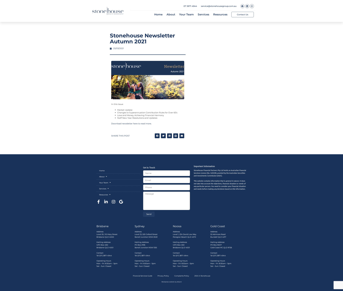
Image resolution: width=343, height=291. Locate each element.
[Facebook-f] (98, 202)
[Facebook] (243, 6)
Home (158, 14)
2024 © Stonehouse (202, 276)
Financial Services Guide (142, 276)
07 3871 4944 (190, 6)
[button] (157, 135)
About (171, 14)
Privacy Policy (163, 276)
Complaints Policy (181, 276)
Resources (220, 14)
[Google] (121, 202)
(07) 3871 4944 (105, 255)
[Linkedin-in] (106, 202)
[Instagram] (252, 6)
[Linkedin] (247, 6)
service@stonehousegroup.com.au (218, 6)
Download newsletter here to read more (131, 123)
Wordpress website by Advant (171, 282)
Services (203, 14)
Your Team (186, 14)
